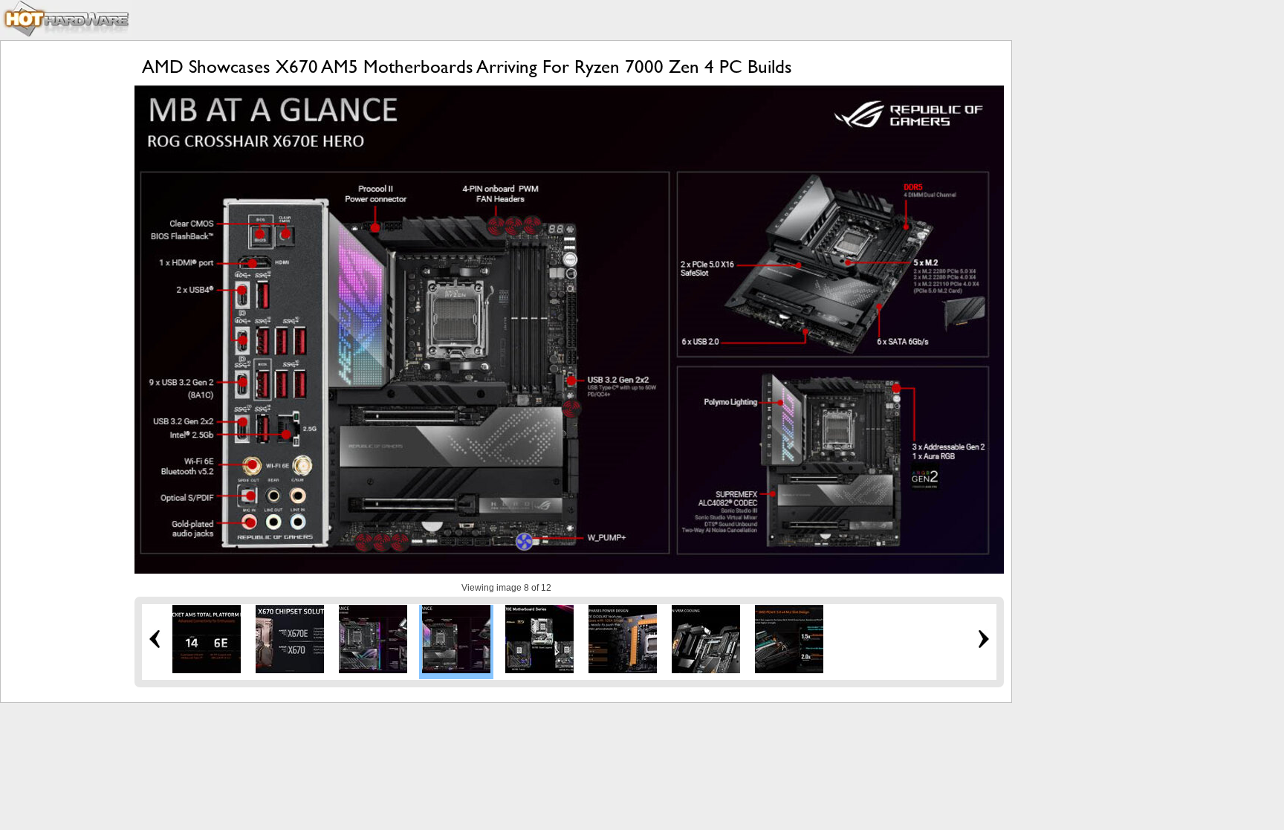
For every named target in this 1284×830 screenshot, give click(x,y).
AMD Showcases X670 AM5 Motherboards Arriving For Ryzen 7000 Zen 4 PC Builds (467, 66)
